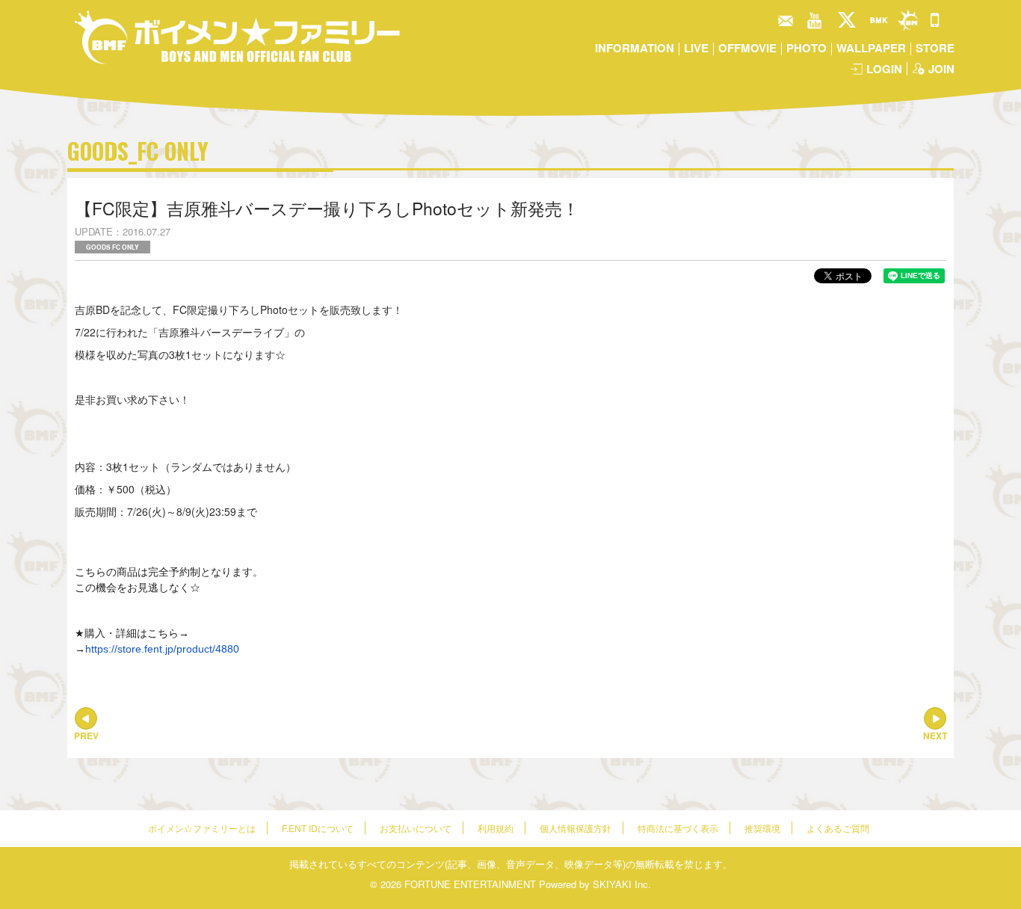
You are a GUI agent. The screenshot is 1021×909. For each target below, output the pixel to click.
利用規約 (495, 828)
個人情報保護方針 (575, 828)
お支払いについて (415, 828)
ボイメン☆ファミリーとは (202, 828)
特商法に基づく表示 (678, 828)
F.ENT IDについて (318, 828)
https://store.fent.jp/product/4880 (162, 649)
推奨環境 (762, 828)
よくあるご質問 (837, 828)
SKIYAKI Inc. (622, 884)
